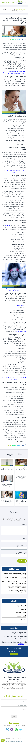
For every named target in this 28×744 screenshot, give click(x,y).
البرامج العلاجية (21, 612)
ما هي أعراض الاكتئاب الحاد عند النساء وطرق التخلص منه (14, 378)
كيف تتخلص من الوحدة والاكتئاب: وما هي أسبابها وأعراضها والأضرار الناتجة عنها (14, 72)
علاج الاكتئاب (7, 225)
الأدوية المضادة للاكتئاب (17, 305)
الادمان (23, 609)
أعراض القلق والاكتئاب (20, 331)
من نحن (13, 738)
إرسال (14, 716)
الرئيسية (24, 9)
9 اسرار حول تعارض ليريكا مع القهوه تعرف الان (15, 578)
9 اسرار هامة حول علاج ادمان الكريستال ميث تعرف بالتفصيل (14, 574)
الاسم (24, 538)
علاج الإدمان (22, 619)
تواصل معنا (14, 654)
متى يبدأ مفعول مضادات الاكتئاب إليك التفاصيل (14, 172)
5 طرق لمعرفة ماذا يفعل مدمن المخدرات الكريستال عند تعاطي (16, 587)
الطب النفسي (19, 9)
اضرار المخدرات (21, 605)
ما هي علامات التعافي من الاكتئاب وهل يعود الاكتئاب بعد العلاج (14, 290)
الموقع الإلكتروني (21, 552)
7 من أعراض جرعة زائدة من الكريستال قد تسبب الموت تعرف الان (14, 582)
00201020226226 (9, 2)
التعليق (24, 524)
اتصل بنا (8, 738)
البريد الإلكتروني (21, 545)
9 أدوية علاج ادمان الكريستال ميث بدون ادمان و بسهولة (14, 591)
